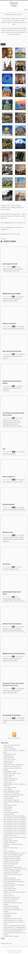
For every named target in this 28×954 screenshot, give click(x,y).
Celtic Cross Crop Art (10, 759)
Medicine (14, 270)
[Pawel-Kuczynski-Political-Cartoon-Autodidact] (7, 79)
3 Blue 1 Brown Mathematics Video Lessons (13, 802)
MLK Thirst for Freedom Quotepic (13, 855)
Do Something (8, 809)
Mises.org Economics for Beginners (14, 764)
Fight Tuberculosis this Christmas (13, 920)
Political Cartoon (21, 328)
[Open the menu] (26, 10)
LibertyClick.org (12, 950)
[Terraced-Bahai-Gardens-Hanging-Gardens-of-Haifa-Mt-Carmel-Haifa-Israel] (7, 104)
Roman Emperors (8, 798)
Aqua (4, 449)
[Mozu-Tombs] (20, 156)
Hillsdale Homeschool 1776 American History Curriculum (14, 886)
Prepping (4, 358)
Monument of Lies (9, 757)
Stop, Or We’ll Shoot (9, 890)
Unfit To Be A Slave (9, 780)
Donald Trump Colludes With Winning (15, 929)
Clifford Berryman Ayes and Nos (13, 874)
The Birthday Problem (10, 787)
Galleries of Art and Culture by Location (15, 892)
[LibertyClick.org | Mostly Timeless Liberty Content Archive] (14, 4)
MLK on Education (9, 814)
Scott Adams (15, 481)
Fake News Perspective (10, 913)
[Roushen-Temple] (7, 195)
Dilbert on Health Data (8, 477)
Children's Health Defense (7, 598)
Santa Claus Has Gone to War (12, 856)
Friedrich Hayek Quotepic (11, 841)
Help (6, 222)
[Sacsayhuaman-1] (7, 182)
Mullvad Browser (8, 756)
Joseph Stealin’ (8, 789)
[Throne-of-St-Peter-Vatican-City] (20, 79)
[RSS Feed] (14, 734)
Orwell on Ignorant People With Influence (12, 769)
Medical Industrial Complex (7, 270)
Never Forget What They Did (10, 264)
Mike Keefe (16, 509)
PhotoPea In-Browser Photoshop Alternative (13, 845)
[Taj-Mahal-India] (20, 53)
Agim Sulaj (22, 451)
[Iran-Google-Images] (20, 104)
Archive (21, 386)
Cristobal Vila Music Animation (12, 860)
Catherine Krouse (16, 419)
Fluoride (14, 598)
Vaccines (22, 600)
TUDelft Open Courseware (11, 936)
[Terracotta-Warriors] (20, 117)
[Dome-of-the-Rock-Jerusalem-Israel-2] (7, 130)
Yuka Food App (6, 564)
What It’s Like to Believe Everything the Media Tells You (14, 838)
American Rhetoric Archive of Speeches (15, 784)
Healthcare (16, 328)
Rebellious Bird (8, 763)
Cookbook (21, 296)
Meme (18, 270)
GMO (4, 356)
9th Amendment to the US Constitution (15, 819)
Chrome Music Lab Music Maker (13, 918)
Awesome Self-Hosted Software (13, 867)
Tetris (5, 876)
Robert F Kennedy (17, 600)
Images (13, 266)
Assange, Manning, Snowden (12, 858)
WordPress (7, 786)
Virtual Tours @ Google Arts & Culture (15, 853)
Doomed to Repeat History (11, 796)
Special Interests (6, 541)
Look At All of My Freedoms (11, 793)
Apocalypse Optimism (10, 878)
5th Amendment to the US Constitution (15, 826)
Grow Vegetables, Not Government (12, 715)
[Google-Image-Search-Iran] (20, 182)
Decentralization (11, 298)
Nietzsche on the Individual (11, 908)
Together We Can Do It (10, 835)
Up (7, 358)
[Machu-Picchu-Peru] (20, 91)
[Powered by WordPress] (20, 950)
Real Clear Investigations (11, 864)
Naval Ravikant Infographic (11, 800)
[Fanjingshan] (20, 169)
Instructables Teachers (10, 805)
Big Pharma (11, 268)
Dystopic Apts (8, 782)
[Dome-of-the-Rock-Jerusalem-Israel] (7, 169)
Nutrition (16, 568)
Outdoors (20, 356)
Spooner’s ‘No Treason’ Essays (12, 773)
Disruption (12, 628)
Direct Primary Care (6, 421)
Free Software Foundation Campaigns (14, 816)
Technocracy (20, 481)
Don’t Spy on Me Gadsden (11, 899)
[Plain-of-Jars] (7, 65)
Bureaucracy (10, 419)
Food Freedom (22, 354)
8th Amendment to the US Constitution (15, 821)
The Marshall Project (9, 842)
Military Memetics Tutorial (11, 862)
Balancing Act (7, 810)
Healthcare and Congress (9, 323)
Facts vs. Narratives (9, 851)
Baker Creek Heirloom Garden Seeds (12, 351)
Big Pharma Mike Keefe (8, 504)
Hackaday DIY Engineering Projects (14, 795)
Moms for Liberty (8, 865)
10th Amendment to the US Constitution (15, 818)
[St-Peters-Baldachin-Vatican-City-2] (20, 66)
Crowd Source (5, 298)
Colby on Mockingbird (10, 749)
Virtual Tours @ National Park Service (14, 925)
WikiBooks (15, 300)
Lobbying (15, 539)
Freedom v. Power (9, 895)
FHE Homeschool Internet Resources (14, 881)
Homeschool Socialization (11, 812)
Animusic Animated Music (11, 848)
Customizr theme (17, 952)
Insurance (11, 423)
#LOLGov (22, 326)
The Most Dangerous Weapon (12, 871)
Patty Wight (19, 425)
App (20, 566)
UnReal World (8, 777)
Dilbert (4, 481)
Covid (15, 268)
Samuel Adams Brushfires (11, 906)
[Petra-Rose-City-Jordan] (7, 91)
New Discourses (8, 747)
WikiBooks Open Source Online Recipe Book (14, 653)
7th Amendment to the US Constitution (15, 823)
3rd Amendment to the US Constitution (15, 830)
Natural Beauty (14, 356)
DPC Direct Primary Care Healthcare (12, 624)
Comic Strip (22, 479)
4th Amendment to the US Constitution (15, 828)
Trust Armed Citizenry (10, 888)
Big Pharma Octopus (8, 532)
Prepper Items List (9, 761)
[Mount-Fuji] (20, 143)
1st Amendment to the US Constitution (15, 834)
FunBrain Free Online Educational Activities (13, 910)
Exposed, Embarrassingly (11, 779)
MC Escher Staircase (9, 901)
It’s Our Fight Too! (9, 775)
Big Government (5, 268)
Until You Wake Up (9, 883)
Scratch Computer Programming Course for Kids (14, 933)
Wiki (11, 300)
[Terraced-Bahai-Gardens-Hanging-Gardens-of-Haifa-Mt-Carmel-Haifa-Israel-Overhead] (7, 143)
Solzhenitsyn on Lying (10, 754)
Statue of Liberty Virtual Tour (12, 897)
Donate (3, 234)
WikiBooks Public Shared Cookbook (12, 294)
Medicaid (15, 423)
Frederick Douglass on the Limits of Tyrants (13, 923)
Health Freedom (20, 268)
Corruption (21, 537)
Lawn (5, 849)
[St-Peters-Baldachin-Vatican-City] (7, 156)
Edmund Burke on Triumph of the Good (15, 869)
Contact (8, 227)
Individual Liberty (6, 423)
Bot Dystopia (7, 917)
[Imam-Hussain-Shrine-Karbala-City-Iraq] (7, 53)
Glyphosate (18, 598)
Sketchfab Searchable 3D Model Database (12, 903)
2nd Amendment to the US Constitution (15, 832)
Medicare (14, 425)
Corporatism (16, 537)
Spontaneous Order (6, 300)
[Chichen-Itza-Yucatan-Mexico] (20, 130)
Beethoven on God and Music (12, 766)
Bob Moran (5, 328)
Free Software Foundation (11, 872)
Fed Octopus (7, 915)
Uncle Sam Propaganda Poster (12, 880)
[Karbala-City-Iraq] (7, 117)
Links (13, 296)
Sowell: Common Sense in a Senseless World (14, 751)
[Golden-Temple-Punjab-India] (20, 195)
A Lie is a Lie (7, 894)
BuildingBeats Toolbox (10, 771)
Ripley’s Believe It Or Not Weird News (14, 927)
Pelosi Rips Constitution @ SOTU (13, 931)
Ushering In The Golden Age (12, 745)
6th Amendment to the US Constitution (15, 825)
